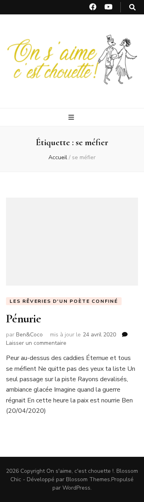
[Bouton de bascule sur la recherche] (132, 7)
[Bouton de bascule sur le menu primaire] (72, 117)
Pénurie (23, 318)
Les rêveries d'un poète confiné (64, 301)
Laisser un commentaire (36, 343)
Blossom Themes (88, 479)
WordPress (76, 488)
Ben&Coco (29, 334)
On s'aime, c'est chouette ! (80, 471)
